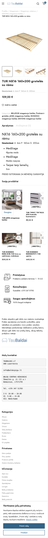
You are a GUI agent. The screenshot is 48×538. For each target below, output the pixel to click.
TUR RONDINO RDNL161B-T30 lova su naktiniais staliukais (11, 254)
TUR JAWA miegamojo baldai (11, 219)
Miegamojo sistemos (28, 11)
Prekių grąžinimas (8, 493)
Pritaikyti (24, 532)
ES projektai (6, 442)
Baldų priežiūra (7, 499)
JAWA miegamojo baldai (20, 116)
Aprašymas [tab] (7, 125)
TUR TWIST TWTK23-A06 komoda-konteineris (35, 214)
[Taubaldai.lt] (15, 3)
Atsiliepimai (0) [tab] (23, 125)
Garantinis (5, 496)
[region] (24, 520)
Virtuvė (4, 426)
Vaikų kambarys (7, 430)
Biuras (4, 436)
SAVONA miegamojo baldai (12, 13)
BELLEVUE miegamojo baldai (23, 113)
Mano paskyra (6, 453)
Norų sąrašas (6, 456)
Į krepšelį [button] (36, 207)
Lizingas (4, 486)
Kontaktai (5, 477)
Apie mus (5, 474)
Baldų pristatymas (7, 490)
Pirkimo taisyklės (7, 480)
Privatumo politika (7, 460)
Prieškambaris (6, 433)
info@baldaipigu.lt (12, 370)
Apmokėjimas (6, 483)
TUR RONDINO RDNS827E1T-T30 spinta (33, 254)
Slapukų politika (31, 519)
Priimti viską (24, 526)
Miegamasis (14, 11)
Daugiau (8, 212)
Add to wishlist (11, 105)
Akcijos (4, 417)
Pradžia (5, 11)
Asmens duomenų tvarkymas (11, 463)
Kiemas (4, 439)
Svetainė (4, 420)
